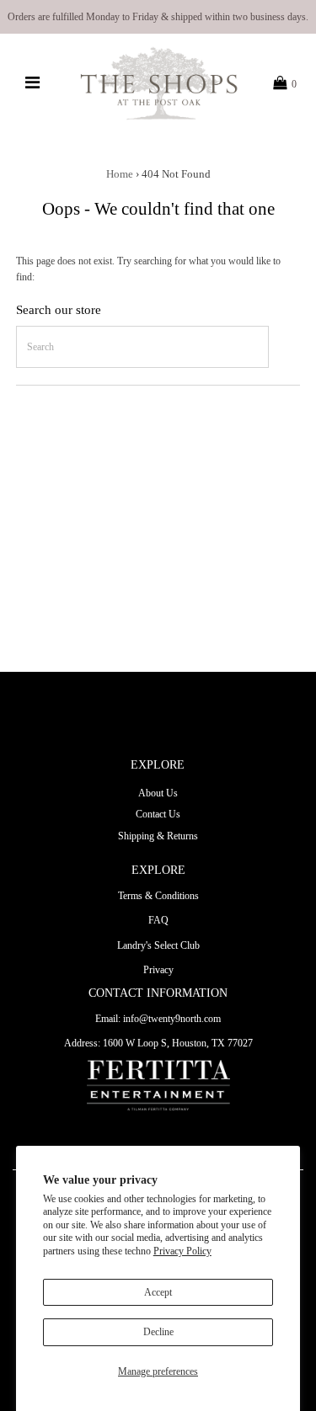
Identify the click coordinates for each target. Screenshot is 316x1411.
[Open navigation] (31, 83)
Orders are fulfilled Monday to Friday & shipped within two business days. (158, 17)
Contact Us (158, 814)
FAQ (158, 920)
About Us (158, 793)
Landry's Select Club (158, 945)
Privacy (158, 970)
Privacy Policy (182, 1251)
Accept (158, 1292)
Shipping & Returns (158, 836)
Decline (158, 1332)
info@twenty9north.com (172, 1019)
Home (119, 174)
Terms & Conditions (158, 896)
